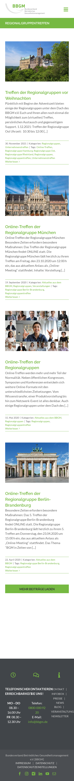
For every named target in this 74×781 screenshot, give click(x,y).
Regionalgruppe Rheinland (19, 154)
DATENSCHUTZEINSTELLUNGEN (37, 767)
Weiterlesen (11, 161)
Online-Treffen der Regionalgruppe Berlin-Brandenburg (28, 499)
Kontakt (57, 689)
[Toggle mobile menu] (66, 9)
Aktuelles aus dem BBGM (48, 417)
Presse (57, 698)
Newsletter (59, 716)
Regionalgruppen (51, 143)
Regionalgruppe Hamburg (19, 150)
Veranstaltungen (41, 286)
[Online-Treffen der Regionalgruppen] (37, 331)
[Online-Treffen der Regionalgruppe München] (37, 196)
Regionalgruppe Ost (44, 150)
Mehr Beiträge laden (37, 589)
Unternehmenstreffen (16, 147)
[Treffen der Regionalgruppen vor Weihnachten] (37, 61)
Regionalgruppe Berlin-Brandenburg (24, 289)
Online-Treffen (44, 147)
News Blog (59, 704)
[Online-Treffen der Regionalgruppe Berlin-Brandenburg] (37, 463)
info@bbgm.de (37, 722)
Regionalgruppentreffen (18, 157)
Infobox (58, 693)
